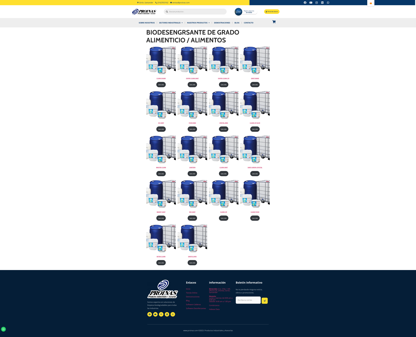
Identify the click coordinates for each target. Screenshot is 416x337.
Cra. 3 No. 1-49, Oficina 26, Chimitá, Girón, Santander (219, 291)
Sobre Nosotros (147, 23)
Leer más (161, 84)
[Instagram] (316, 2)
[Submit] (265, 301)
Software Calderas (193, 304)
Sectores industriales (169, 23)
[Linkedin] (322, 2)
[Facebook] (305, 2)
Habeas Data (214, 309)
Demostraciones (222, 23)
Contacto (248, 23)
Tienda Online (191, 293)
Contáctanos (214, 305)
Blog (237, 23)
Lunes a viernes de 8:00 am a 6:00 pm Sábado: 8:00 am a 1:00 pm (220, 299)
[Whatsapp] (328, 2)
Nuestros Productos (197, 23)
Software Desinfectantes (196, 308)
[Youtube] (310, 2)
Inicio (188, 289)
